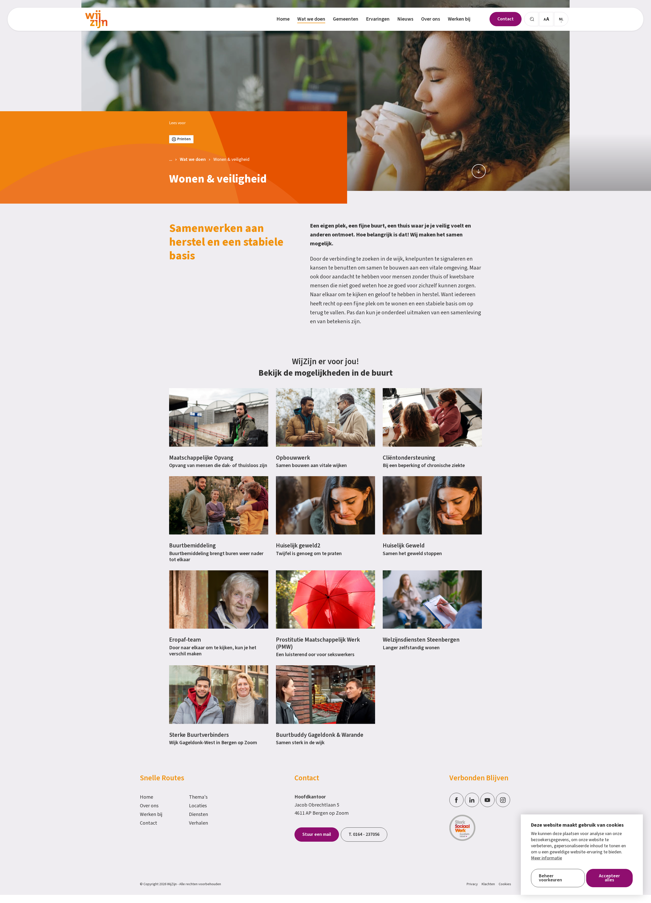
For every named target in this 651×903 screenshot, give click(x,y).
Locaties (198, 805)
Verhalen (198, 823)
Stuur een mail (316, 834)
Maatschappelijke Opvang (201, 458)
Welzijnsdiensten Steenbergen (421, 640)
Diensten (198, 814)
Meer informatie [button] (546, 858)
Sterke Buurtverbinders (199, 735)
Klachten (488, 884)
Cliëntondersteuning (409, 458)
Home (146, 797)
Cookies (505, 884)
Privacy (472, 884)
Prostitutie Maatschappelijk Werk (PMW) (318, 643)
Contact (148, 823)
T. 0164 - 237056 (364, 834)
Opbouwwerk (293, 458)
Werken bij (151, 814)
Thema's (198, 797)
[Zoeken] (531, 19)
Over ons (149, 805)
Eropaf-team (185, 640)
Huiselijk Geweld (404, 545)
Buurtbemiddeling (192, 545)
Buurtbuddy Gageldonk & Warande (319, 735)
